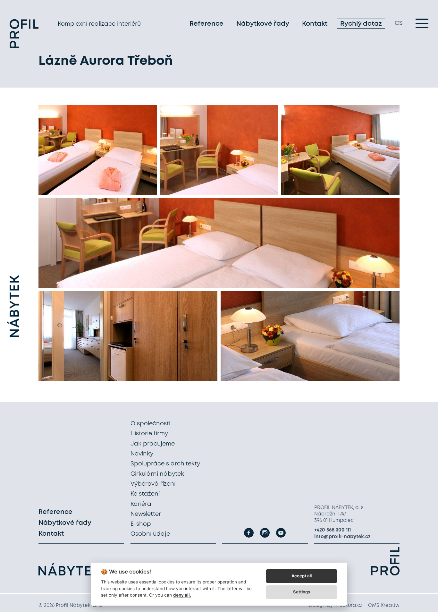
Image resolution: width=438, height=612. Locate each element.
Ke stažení (145, 494)
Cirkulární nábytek (157, 474)
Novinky (142, 453)
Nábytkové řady (262, 24)
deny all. (182, 595)
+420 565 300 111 (332, 530)
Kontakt (314, 24)
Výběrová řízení (153, 484)
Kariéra (141, 504)
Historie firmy (149, 433)
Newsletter (146, 514)
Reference (206, 24)
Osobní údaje (150, 534)
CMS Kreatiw (384, 605)
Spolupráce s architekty (165, 463)
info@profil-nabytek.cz (342, 537)
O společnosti (150, 423)
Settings (301, 591)
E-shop (141, 524)
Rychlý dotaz (361, 24)
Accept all (301, 575)
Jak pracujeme (153, 443)
